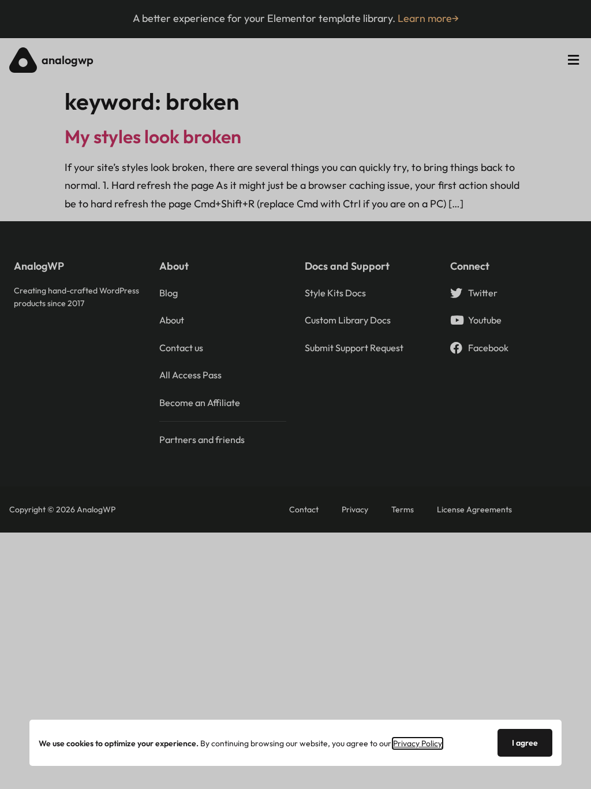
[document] (295, 394)
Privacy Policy (417, 743)
